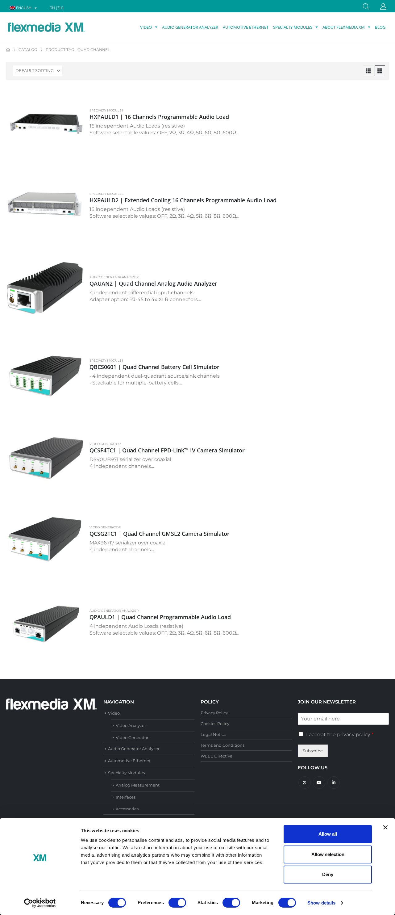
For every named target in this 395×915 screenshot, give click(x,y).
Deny (327, 874)
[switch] (177, 903)
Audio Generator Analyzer (190, 27)
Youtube (319, 782)
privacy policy (353, 734)
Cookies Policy (215, 723)
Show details (321, 902)
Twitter (304, 782)
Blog (380, 27)
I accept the (339, 734)
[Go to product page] (44, 124)
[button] (368, 70)
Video (146, 27)
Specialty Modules (292, 27)
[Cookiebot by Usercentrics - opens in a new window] (40, 903)
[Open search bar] (366, 6)
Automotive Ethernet (245, 27)
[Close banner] (385, 827)
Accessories (127, 808)
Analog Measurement (138, 785)
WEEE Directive (216, 755)
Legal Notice (213, 734)
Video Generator (105, 444)
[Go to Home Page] (8, 49)
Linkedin (333, 782)
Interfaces (125, 797)
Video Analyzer (131, 725)
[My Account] (383, 6)
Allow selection (327, 854)
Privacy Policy (214, 712)
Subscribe (313, 750)
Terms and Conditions (222, 745)
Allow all (327, 834)
